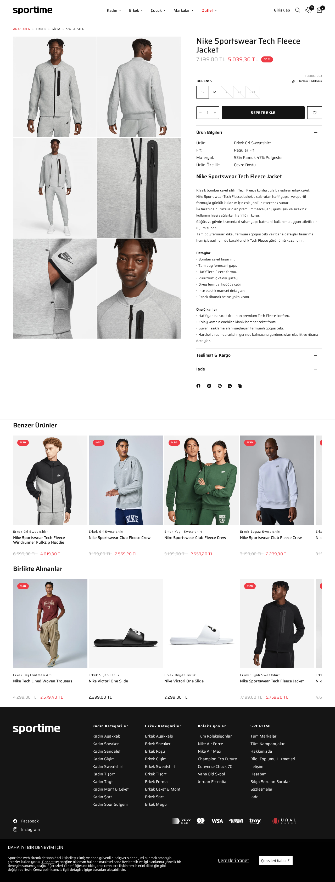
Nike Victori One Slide (108, 681)
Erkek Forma (156, 782)
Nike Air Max (209, 751)
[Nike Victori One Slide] (126, 626)
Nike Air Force (210, 744)
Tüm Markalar (263, 736)
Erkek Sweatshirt (160, 766)
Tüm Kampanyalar (267, 744)
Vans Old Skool (211, 774)
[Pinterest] (221, 386)
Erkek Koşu (155, 751)
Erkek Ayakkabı (159, 736)
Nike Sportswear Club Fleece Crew (119, 538)
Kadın (112, 10)
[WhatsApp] (231, 386)
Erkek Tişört (155, 774)
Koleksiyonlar (212, 726)
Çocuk (156, 10)
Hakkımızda (261, 751)
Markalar (182, 10)
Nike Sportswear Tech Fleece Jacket (272, 681)
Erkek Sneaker (158, 744)
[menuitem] (114, 10)
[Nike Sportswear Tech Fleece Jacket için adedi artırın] (215, 113)
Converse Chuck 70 (215, 766)
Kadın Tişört (103, 774)
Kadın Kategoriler (110, 726)
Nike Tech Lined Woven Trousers (42, 681)
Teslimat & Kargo (213, 355)
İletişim (256, 766)
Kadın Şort (102, 797)
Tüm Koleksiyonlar (215, 736)
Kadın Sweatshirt (108, 766)
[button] (322, 492)
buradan (99, 869)
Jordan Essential (212, 782)
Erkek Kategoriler (163, 726)
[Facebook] (199, 386)
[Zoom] (86, 48)
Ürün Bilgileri (209, 132)
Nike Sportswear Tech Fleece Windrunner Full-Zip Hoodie (39, 540)
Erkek (134, 10)
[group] (50, 500)
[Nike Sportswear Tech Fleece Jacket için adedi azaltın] (200, 113)
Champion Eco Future (217, 759)
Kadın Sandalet (106, 751)
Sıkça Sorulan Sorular (270, 782)
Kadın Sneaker (105, 744)
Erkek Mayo (156, 804)
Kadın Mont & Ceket (110, 789)
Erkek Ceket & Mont (162, 789)
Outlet (207, 10)
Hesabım (258, 774)
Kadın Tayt (102, 782)
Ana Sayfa (21, 28)
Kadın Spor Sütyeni (110, 804)
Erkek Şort (154, 797)
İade (200, 369)
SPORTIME (261, 726)
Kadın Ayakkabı (106, 736)
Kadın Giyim (103, 759)
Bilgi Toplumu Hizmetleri (272, 759)
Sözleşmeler (261, 789)
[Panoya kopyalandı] (241, 386)
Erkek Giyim (155, 759)
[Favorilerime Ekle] (315, 112)
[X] (210, 386)
